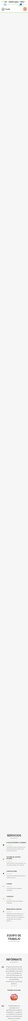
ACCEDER (9, 845)
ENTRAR (14, 986)
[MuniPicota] (13, 1)
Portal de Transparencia (12, 4)
